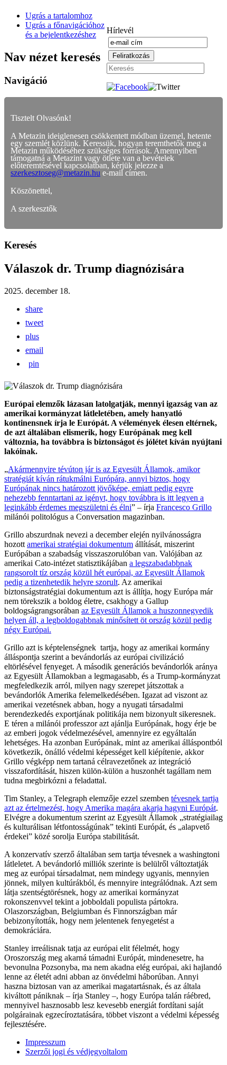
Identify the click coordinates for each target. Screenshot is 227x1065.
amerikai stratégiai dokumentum (80, 544)
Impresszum (45, 1042)
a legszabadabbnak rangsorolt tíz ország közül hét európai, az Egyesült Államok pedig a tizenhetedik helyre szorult (104, 573)
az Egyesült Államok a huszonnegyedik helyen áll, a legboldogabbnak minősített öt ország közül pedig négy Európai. (108, 620)
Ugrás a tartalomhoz (58, 15)
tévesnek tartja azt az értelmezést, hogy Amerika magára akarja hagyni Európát (111, 803)
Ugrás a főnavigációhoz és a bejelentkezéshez (65, 30)
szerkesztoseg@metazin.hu (55, 172)
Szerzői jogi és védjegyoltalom (76, 1051)
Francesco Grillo (184, 507)
